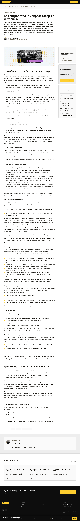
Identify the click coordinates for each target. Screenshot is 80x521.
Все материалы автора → (17, 447)
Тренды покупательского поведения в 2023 (66, 57)
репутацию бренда (47, 80)
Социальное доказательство (33, 222)
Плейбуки (49, 1)
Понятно (74, 518)
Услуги (24, 1)
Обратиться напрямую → (30, 447)
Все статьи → (73, 461)
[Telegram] (6, 510)
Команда (60, 1)
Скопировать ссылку (27, 428)
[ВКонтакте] (3, 510)
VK (13, 428)
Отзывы (33, 1)
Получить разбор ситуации (68, 491)
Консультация (74, 1)
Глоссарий (23, 508)
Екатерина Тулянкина (18, 443)
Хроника (54, 1)
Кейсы (28, 1)
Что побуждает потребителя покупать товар (67, 54)
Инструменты (42, 1)
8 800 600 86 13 (67, 505)
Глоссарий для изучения (66, 60)
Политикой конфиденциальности (45, 518)
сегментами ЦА (10, 118)
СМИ (65, 1)
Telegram (18, 428)
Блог (37, 1)
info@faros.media (66, 508)
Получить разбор (67, 80)
